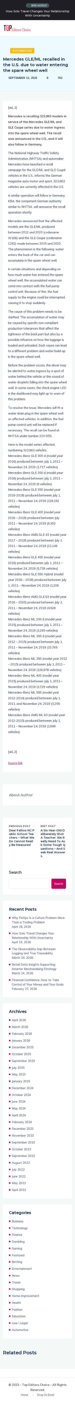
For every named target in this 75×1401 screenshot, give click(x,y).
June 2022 (19, 1176)
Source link (15, 763)
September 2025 (23, 1061)
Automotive (22, 50)
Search (15, 872)
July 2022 (18, 1169)
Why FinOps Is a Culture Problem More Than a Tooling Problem (38, 920)
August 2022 (21, 1163)
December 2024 (23, 1088)
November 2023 (23, 1135)
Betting (17, 1262)
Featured (18, 1255)
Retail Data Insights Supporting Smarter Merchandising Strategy (34, 967)
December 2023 (23, 1129)
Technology (20, 1228)
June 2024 (19, 1101)
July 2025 (18, 1068)
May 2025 (19, 1074)
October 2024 (21, 1095)
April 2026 (19, 1020)
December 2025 (23, 1047)
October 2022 (21, 1149)
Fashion (17, 1309)
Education (19, 1316)
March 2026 (20, 1027)
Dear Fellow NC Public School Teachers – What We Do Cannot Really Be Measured (21, 838)
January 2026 (21, 1040)
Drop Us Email (45, 1395)
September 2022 (23, 1156)
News (16, 1275)
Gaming (17, 1248)
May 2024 (19, 1108)
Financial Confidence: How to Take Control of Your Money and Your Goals (38, 982)
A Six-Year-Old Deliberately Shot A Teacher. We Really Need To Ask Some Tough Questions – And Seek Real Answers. (53, 843)
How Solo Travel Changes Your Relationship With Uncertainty (37, 13)
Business (17, 1221)
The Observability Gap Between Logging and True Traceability (34, 951)
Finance (17, 1235)
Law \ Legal (20, 1323)
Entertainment (22, 1269)
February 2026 (22, 1034)
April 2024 (19, 1115)
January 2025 (21, 1081)
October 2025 (21, 1054)
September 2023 (23, 1142)
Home (24, 1395)
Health (16, 1303)
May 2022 (19, 1183)
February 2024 (22, 1122)
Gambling (18, 1241)
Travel (16, 1282)
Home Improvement (25, 1296)
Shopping (18, 1289)
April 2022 (19, 1190)
